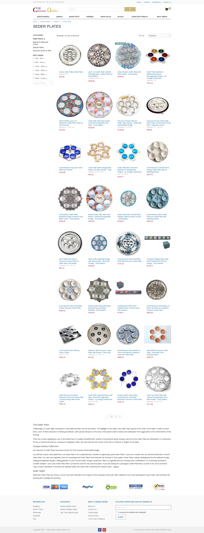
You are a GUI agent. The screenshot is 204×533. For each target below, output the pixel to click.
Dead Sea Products (140, 16)
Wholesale (37, 512)
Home (35, 21)
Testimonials (156, 2)
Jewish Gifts (74, 16)
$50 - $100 (40, 62)
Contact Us (167, 2)
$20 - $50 (40, 58)
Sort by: (141, 35)
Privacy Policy (93, 516)
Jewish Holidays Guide (68, 509)
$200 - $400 (41, 70)
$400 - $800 (40, 74)
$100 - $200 (41, 66)
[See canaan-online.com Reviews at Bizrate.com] (135, 486)
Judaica (59, 16)
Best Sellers (162, 16)
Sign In (139, 2)
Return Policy (38, 509)
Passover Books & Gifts (42, 50)
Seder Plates (67, 21)
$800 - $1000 (41, 78)
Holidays (90, 16)
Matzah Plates (38, 47)
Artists (121, 16)
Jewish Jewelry (43, 16)
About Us (91, 506)
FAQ (34, 519)
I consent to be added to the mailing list (132, 512)
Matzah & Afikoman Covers (40, 43)
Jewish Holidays (45, 21)
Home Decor (106, 16)
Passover (57, 21)
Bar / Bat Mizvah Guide (69, 512)
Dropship (36, 516)
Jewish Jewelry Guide (68, 506)
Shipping (147, 2)
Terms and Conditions (96, 519)
